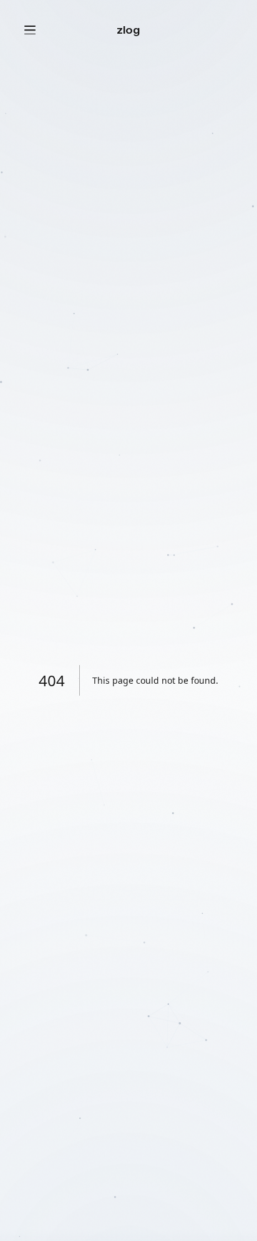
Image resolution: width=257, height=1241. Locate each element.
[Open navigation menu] (29, 29)
